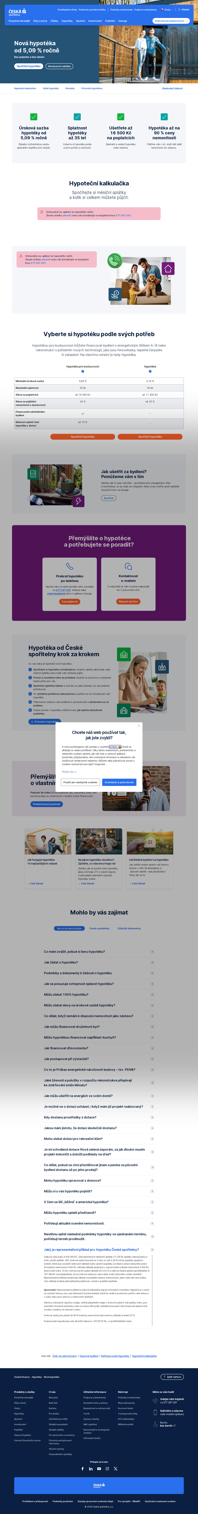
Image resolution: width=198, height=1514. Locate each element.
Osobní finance (22, 1377)
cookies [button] (113, 746)
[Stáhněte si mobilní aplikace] (168, 1411)
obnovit (67, 215)
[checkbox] (83, 371)
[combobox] (167, 9)
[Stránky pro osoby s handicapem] (168, 1423)
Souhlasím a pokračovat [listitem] (119, 782)
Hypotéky (37, 1377)
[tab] (69, 928)
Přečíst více (68, 771)
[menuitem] (19, 21)
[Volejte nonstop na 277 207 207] (168, 1400)
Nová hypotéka (51, 1377)
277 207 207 (123, 215)
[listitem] (139, 726)
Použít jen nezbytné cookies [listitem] (80, 782)
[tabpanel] (99, 1140)
